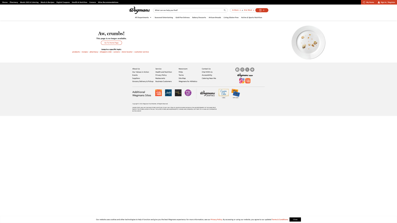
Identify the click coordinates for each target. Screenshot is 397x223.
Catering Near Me (209, 78)
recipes (85, 52)
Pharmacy (14, 2)
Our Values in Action (140, 72)
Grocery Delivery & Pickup (142, 81)
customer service (141, 52)
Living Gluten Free (231, 17)
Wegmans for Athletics (188, 81)
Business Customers (163, 81)
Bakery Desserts (199, 17)
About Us (136, 69)
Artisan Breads (215, 17)
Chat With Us (207, 72)
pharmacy (94, 52)
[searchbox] (189, 10)
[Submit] (225, 10)
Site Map (182, 78)
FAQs (181, 72)
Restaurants (160, 78)
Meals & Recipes (47, 2)
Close (295, 219)
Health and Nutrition (163, 72)
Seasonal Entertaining (164, 17)
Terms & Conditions (280, 219)
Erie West (248, 10)
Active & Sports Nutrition (251, 17)
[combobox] (190, 10)
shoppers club (106, 52)
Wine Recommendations (108, 2)
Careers (92, 2)
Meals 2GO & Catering (29, 2)
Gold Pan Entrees (183, 17)
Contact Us (206, 69)
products (76, 52)
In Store (235, 10)
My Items (370, 2)
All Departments (142, 17)
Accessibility (207, 75)
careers (116, 52)
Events (135, 75)
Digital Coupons (63, 2)
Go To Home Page (111, 43)
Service (158, 69)
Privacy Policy (161, 75)
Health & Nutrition (79, 2)
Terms (181, 75)
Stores (5, 2)
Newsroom (183, 69)
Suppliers (136, 78)
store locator (127, 52)
